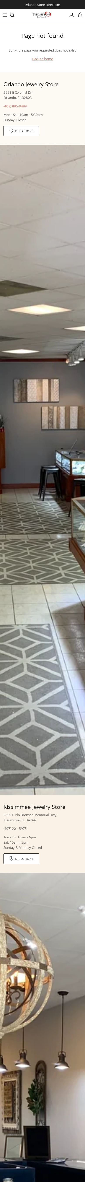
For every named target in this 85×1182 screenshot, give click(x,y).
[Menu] (5, 15)
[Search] (14, 15)
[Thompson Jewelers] (42, 15)
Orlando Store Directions (42, 4)
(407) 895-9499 (15, 106)
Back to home (42, 59)
